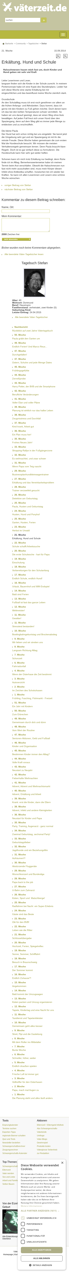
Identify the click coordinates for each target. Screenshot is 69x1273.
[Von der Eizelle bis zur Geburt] (17, 1221)
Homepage (8, 1254)
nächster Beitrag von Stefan (18, 189)
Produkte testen (44, 1146)
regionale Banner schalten (14, 1135)
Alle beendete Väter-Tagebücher (31, 317)
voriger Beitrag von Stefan (17, 185)
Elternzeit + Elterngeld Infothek (50, 1125)
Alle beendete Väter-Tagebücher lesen (23, 254)
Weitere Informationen (31, 1206)
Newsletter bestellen (11, 1143)
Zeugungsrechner (10, 1150)
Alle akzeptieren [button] (41, 1250)
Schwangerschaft (9, 1166)
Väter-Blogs (42, 1139)
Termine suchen (9, 1128)
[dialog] (42, 1214)
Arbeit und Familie (10, 1180)
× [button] (62, 1163)
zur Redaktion (43, 1153)
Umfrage (40, 1135)
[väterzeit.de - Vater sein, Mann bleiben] (34, 7)
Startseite (8, 43)
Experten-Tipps (9, 1132)
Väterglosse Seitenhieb (47, 1150)
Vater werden (8, 1173)
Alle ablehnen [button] (41, 1258)
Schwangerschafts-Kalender (14, 1153)
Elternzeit (6, 1170)
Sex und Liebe (8, 1177)
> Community (20, 43)
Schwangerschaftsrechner (13, 1146)
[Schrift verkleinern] (65, 56)
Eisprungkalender (10, 1125)
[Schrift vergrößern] (58, 56)
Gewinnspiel (42, 1143)
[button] (42, 1210)
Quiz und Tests (8, 1139)
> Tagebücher (32, 43)
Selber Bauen (8, 1184)
